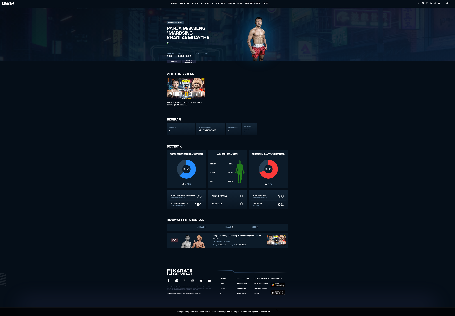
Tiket (221, 293)
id (449, 3)
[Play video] (170, 96)
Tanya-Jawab (241, 293)
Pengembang (241, 288)
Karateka (223, 288)
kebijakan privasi (260, 288)
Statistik (174, 61)
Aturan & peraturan (261, 279)
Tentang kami (242, 283)
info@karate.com (196, 293)
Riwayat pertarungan (189, 61)
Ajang (222, 283)
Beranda (223, 279)
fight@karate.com (181, 293)
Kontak (256, 293)
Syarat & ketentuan (261, 283)
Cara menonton (243, 279)
